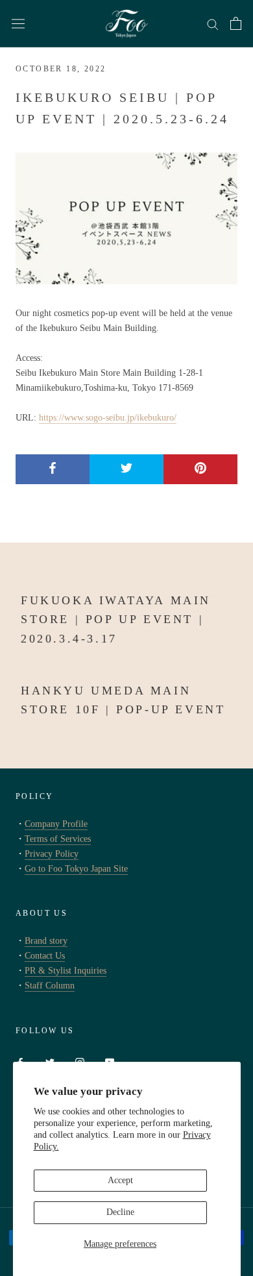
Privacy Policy (51, 854)
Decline (120, 1212)
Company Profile (56, 824)
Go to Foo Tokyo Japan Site (76, 869)
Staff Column (50, 985)
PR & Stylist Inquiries (65, 970)
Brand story (46, 941)
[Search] (213, 23)
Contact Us (45, 956)
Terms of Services (58, 839)
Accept (120, 1180)
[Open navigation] (18, 24)
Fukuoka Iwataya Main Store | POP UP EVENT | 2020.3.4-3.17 (116, 619)
